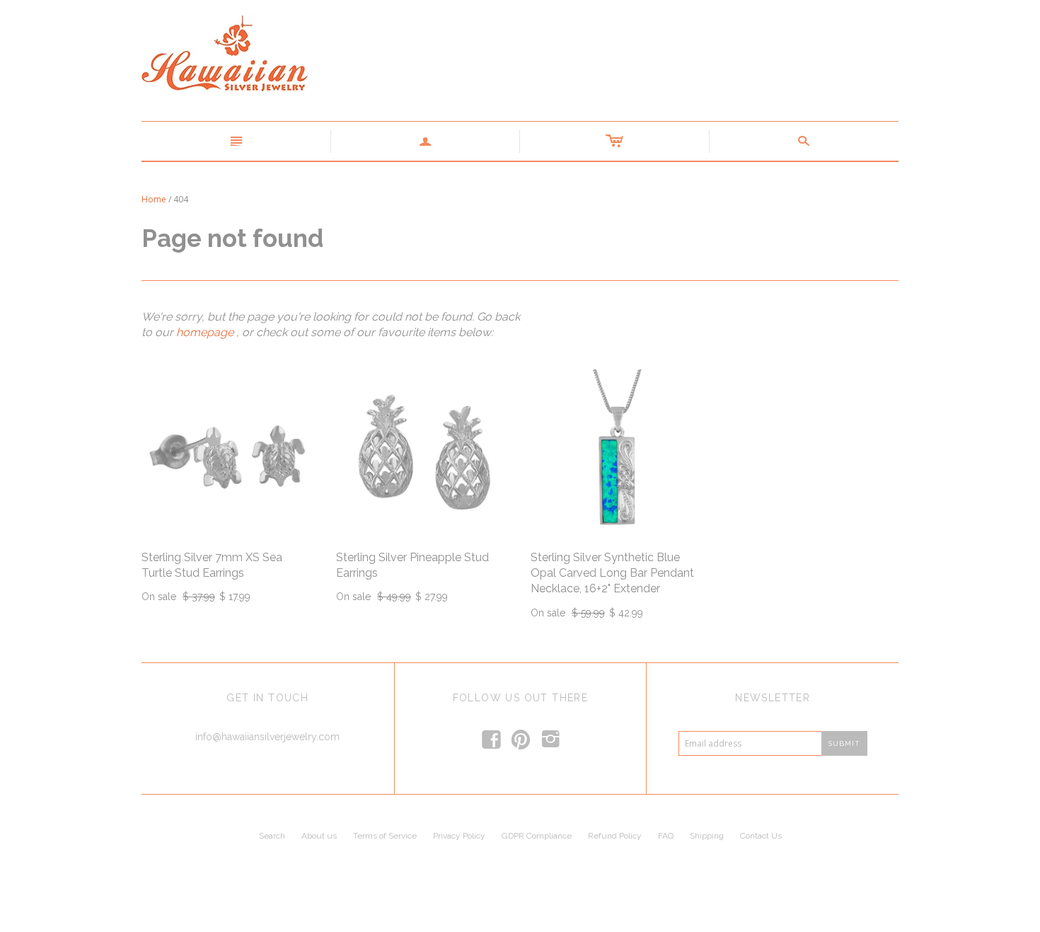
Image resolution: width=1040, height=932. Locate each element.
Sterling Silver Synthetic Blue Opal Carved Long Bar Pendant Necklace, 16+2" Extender (612, 573)
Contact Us (761, 836)
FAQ (666, 836)
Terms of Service (385, 836)
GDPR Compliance (537, 836)
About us (319, 836)
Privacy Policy (459, 836)
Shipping (707, 836)
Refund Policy (615, 836)
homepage (204, 332)
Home (153, 199)
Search (272, 836)
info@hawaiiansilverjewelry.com (267, 736)
